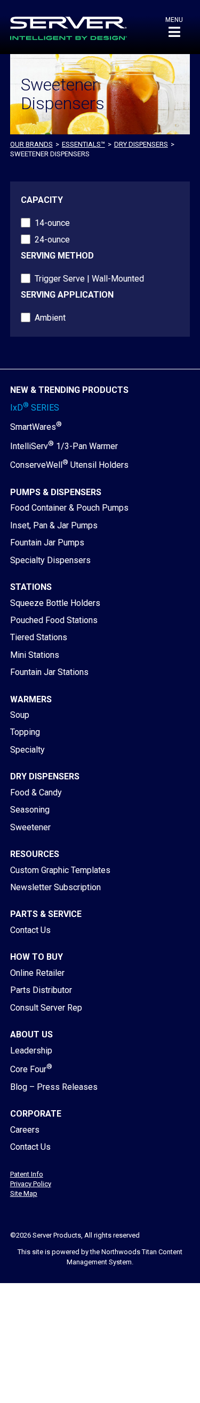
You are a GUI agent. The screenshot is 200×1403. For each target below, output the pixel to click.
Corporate (35, 1114)
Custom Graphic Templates (60, 870)
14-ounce (52, 223)
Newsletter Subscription (55, 887)
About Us (31, 1034)
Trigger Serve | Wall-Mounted (89, 279)
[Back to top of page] (145, 1377)
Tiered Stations (38, 637)
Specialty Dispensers (50, 560)
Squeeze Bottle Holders (55, 603)
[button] (174, 27)
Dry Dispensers (141, 144)
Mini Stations (34, 655)
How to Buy (36, 957)
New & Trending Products (69, 390)
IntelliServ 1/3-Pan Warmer (64, 446)
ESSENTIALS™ (83, 144)
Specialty (27, 750)
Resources (34, 854)
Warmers (31, 699)
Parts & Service (46, 914)
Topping (25, 732)
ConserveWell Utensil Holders (69, 465)
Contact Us (30, 930)
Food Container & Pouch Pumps (69, 508)
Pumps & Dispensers (55, 492)
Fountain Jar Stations (49, 672)
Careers (24, 1130)
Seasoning (30, 810)
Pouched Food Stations (54, 620)
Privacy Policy (30, 1184)
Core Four (31, 1069)
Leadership (31, 1050)
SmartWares (36, 427)
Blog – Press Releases (54, 1087)
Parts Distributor (41, 990)
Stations (31, 587)
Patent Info (26, 1174)
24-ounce (52, 239)
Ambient (50, 318)
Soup (19, 715)
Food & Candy (36, 792)
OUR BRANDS (31, 144)
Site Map (23, 1193)
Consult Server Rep (46, 1008)
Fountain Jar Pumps (47, 542)
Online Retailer (37, 973)
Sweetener (30, 827)
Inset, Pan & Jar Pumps (54, 525)
